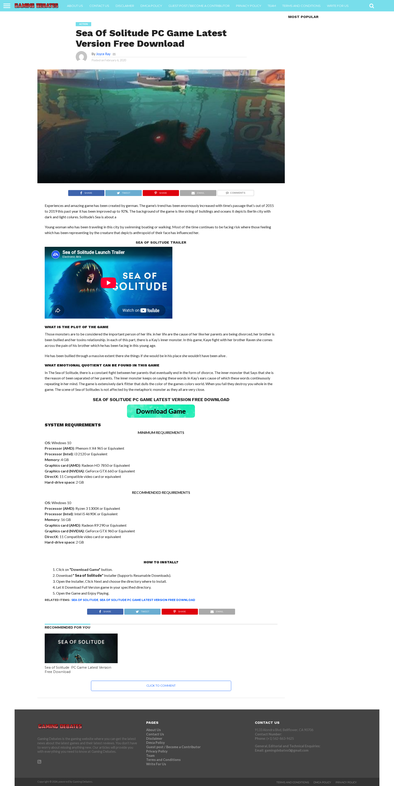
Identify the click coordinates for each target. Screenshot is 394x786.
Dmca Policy (151, 6)
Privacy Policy (248, 6)
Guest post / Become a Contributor (199, 6)
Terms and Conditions (301, 6)
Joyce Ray (103, 54)
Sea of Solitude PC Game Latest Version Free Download (147, 600)
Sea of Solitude (84, 600)
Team (272, 6)
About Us (75, 6)
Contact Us (99, 6)
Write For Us (338, 6)
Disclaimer (125, 6)
